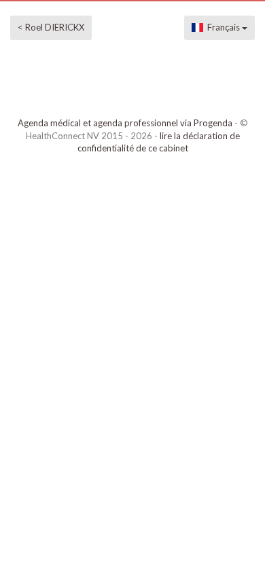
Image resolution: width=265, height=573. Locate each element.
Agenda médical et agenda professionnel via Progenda (125, 122)
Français (222, 27)
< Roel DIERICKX (51, 27)
